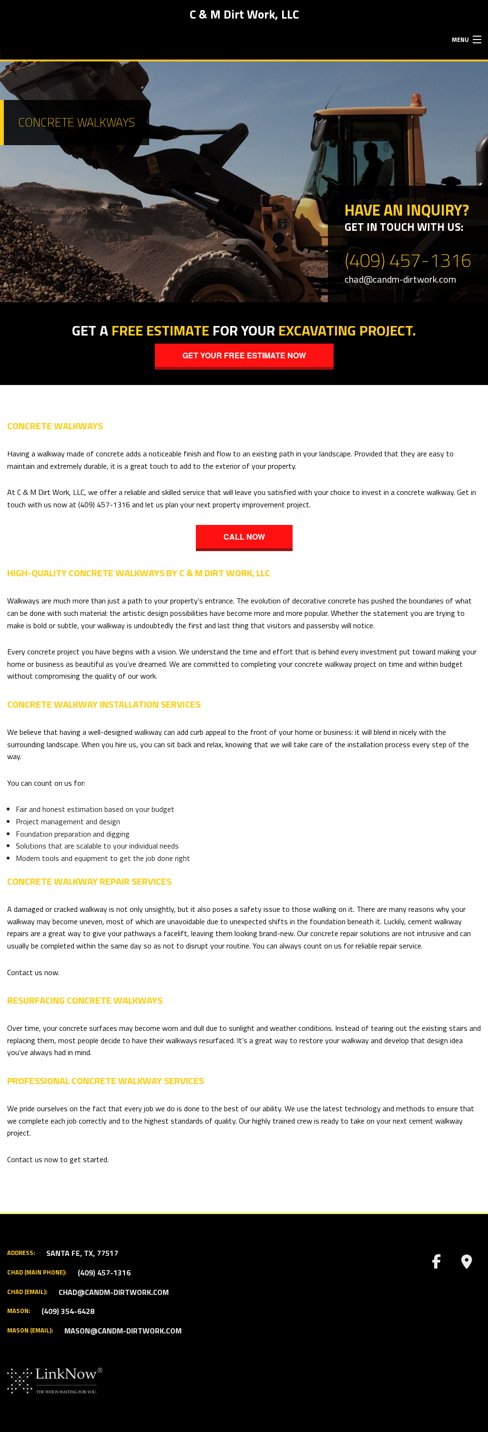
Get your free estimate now (244, 355)
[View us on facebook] (436, 1264)
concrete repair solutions (350, 933)
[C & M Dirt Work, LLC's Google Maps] (466, 1264)
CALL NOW (244, 536)
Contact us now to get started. (58, 1159)
